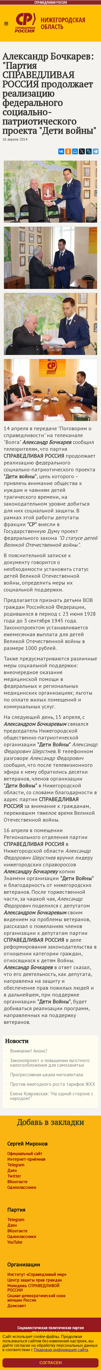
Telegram (15, 1165)
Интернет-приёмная (26, 1159)
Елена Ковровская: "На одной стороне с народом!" (49, 1096)
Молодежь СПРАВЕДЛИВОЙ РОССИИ (33, 1287)
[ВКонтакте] (61, 151)
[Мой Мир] (75, 151)
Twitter (14, 1176)
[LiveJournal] (89, 151)
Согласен (50, 1363)
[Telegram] (96, 151)
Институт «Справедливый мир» (36, 1274)
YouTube (14, 1242)
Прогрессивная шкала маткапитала (44, 1075)
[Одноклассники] (68, 151)
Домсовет (16, 1305)
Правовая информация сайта (61, 1350)
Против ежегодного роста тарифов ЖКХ (50, 1085)
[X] (82, 151)
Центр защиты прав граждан (34, 1280)
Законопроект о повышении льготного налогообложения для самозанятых (47, 1063)
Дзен (12, 1170)
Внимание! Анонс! (26, 1052)
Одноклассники (21, 1187)
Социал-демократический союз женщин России (36, 1297)
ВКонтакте (17, 1181)
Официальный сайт (24, 1153)
